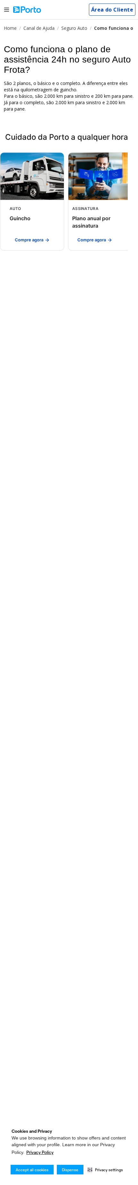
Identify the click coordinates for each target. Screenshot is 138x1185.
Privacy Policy (40, 1152)
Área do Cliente (112, 9)
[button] (105, 1169)
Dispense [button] (70, 1170)
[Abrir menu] (7, 10)
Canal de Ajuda (39, 28)
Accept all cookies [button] (32, 1170)
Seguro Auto (74, 28)
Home (10, 28)
